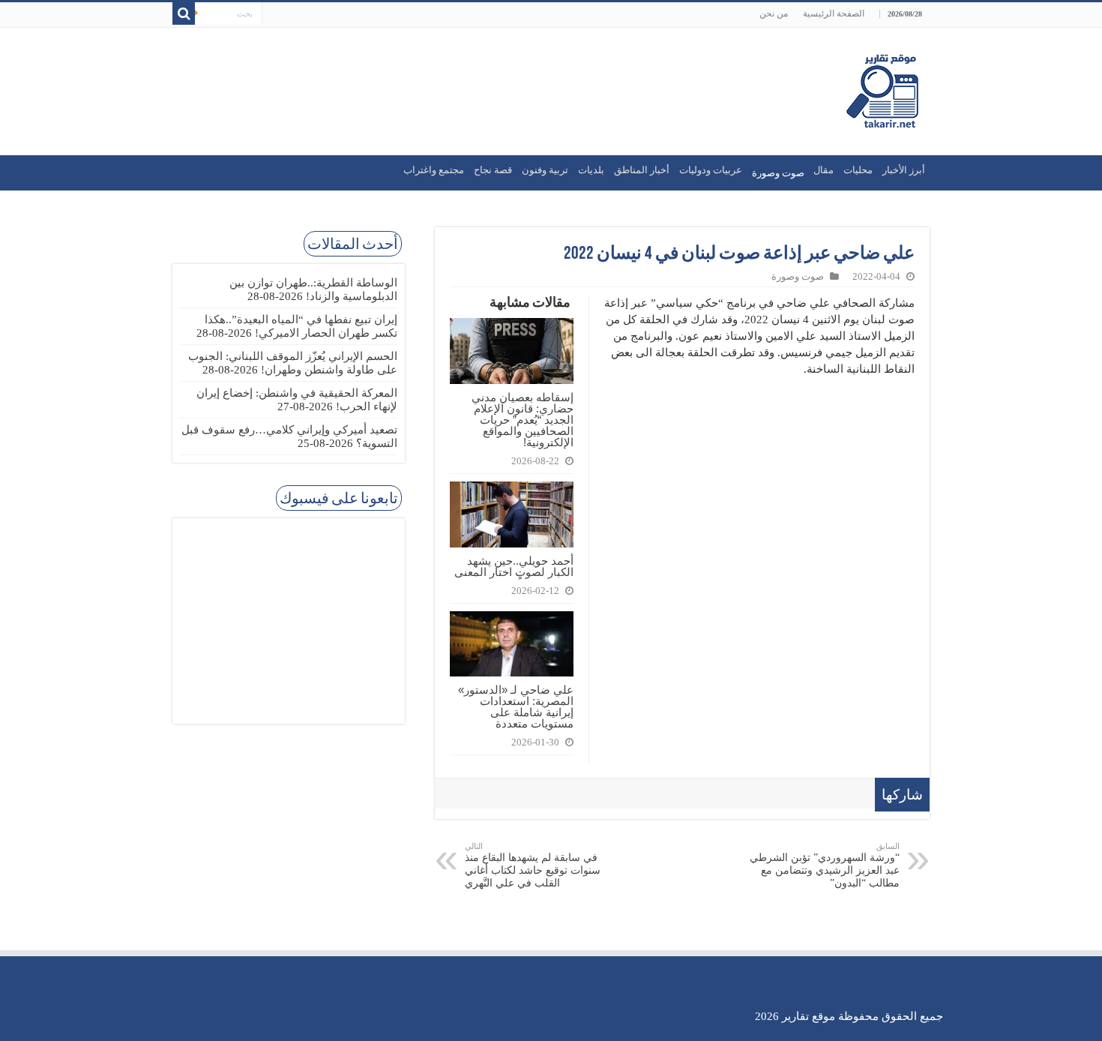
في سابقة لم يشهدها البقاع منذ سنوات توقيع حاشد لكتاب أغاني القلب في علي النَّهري (532, 865)
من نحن (773, 13)
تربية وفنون (545, 170)
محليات (858, 170)
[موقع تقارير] (882, 88)
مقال (823, 170)
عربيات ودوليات (710, 170)
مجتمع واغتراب (433, 170)
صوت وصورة (797, 277)
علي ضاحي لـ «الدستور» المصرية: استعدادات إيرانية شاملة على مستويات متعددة (515, 706)
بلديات (591, 170)
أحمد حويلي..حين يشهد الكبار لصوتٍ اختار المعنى (513, 566)
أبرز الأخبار (903, 170)
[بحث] (183, 13)
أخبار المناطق (641, 170)
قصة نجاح (493, 170)
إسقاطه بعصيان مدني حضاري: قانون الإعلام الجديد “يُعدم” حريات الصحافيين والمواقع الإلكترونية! (522, 419)
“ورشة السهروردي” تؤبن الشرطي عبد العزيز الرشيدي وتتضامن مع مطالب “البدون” (825, 865)
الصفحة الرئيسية (833, 13)
